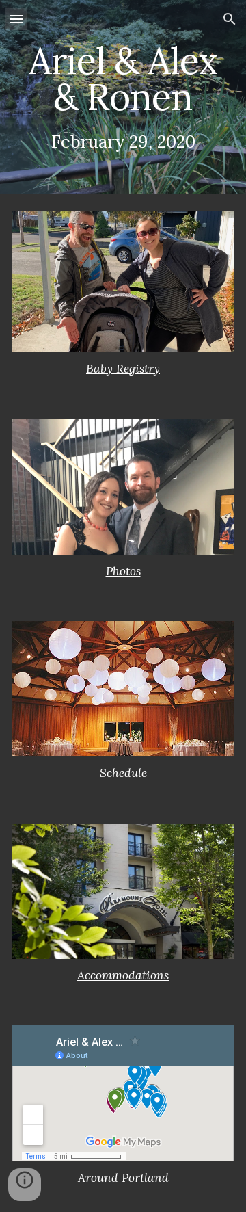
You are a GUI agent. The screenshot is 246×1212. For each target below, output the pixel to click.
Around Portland (123, 1177)
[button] (16, 19)
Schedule (123, 772)
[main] (123, 97)
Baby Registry (123, 368)
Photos (123, 571)
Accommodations (123, 975)
